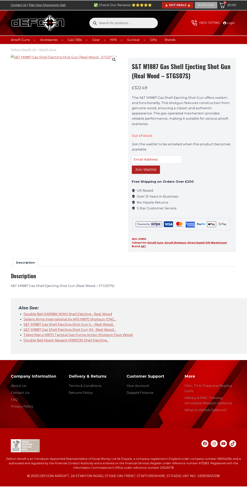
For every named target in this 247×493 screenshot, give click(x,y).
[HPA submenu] (122, 40)
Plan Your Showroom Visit (47, 5)
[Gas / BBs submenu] (87, 40)
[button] (114, 59)
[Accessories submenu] (62, 40)
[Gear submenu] (105, 40)
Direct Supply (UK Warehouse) (207, 242)
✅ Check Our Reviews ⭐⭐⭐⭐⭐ (123, 5)
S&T (143, 246)
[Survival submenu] (144, 40)
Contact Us (18, 5)
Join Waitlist (145, 169)
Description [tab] (25, 262)
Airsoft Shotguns (175, 242)
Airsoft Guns (47, 49)
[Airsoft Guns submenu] (35, 40)
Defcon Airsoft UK (23, 49)
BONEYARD (206, 5)
